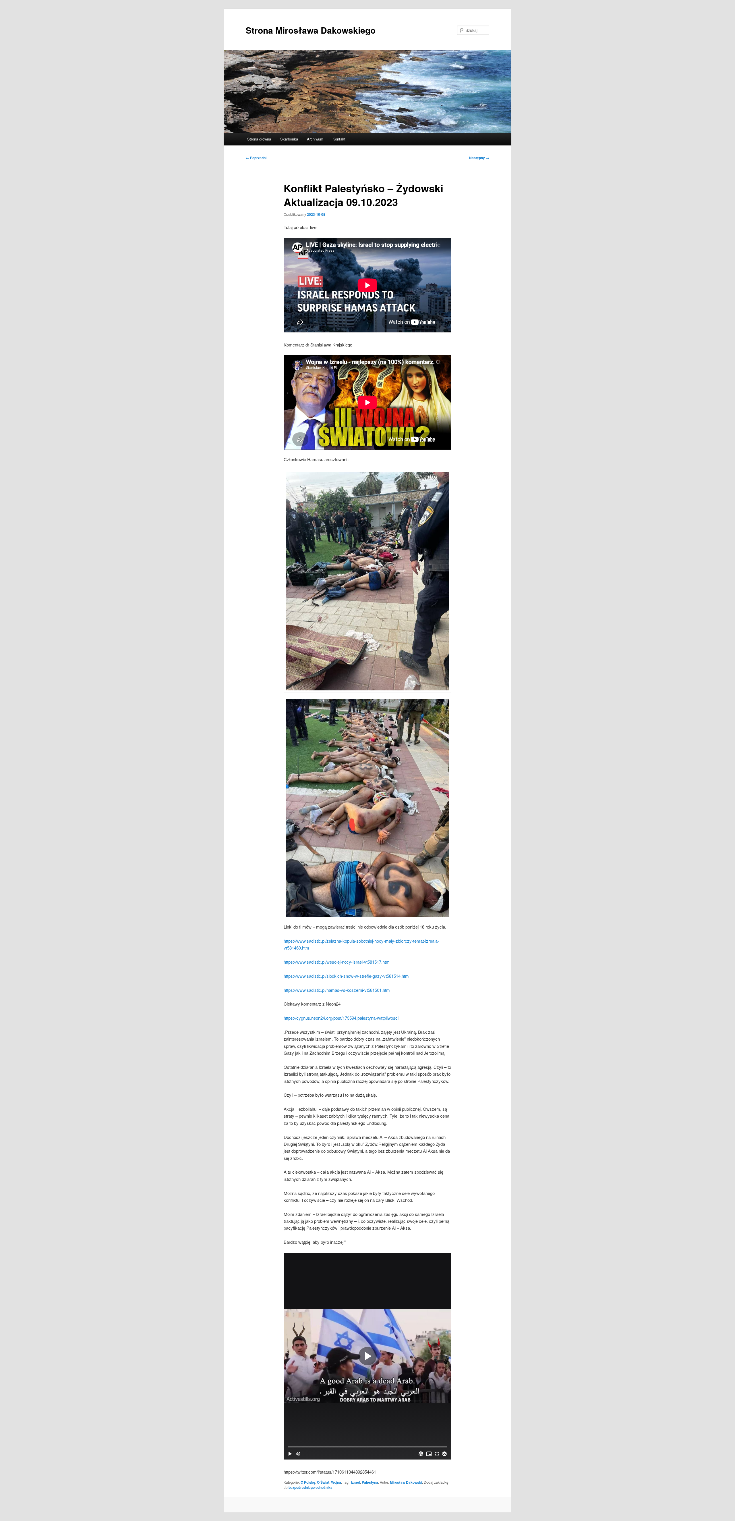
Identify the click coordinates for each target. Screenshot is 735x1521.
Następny (479, 157)
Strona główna (259, 139)
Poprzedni (256, 157)
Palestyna (370, 1482)
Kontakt (338, 139)
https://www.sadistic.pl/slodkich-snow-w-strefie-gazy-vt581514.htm (346, 976)
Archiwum (315, 139)
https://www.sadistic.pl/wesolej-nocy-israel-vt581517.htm (337, 962)
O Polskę (308, 1482)
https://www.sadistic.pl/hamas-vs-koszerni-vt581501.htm (337, 990)
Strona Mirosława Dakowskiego (311, 30)
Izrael (355, 1482)
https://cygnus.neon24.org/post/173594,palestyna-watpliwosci (341, 1018)
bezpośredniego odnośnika (310, 1487)
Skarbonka (289, 139)
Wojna (336, 1482)
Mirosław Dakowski (406, 1482)
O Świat (323, 1482)
